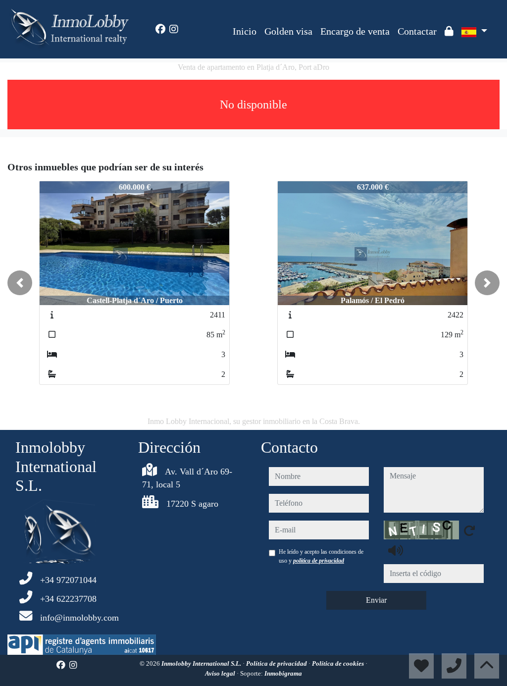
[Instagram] (173, 29)
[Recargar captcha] (469, 530)
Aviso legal (221, 673)
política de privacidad (318, 560)
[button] (19, 282)
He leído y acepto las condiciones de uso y (321, 556)
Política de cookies (338, 663)
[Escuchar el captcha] (396, 550)
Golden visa (288, 31)
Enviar (376, 600)
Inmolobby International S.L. (202, 663)
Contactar (417, 31)
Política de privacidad (277, 663)
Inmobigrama (283, 673)
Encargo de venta (355, 31)
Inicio (244, 31)
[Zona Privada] (449, 31)
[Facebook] (160, 29)
